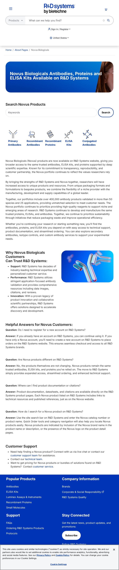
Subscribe (71, 535)
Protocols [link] (11, 533)
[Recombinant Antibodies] (32, 134)
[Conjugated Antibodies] (87, 134)
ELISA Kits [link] (12, 491)
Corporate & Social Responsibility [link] (81, 491)
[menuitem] (8, 49)
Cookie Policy (62, 555)
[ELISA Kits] (69, 134)
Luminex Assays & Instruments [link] (23, 497)
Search (106, 112)
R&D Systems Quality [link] (74, 497)
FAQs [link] (9, 522)
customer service (43, 466)
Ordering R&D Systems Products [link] (25, 528)
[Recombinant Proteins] (50, 134)
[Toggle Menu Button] (10, 8)
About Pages (21, 50)
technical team (33, 459)
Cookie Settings (58, 564)
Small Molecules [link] (15, 507)
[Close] (114, 549)
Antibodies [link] (12, 486)
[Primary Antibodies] (13, 134)
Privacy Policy (44, 555)
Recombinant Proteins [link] (19, 502)
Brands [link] (66, 486)
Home (8, 50)
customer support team (24, 455)
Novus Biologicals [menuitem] (40, 50)
